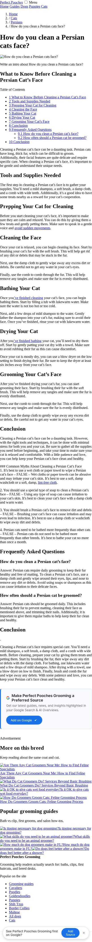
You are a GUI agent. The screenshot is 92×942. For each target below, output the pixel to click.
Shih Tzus (16, 904)
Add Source (70, 933)
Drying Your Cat (22, 117)
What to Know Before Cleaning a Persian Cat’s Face (47, 97)
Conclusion (18, 125)
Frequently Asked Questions (30, 130)
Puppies (34, 6)
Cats (44, 6)
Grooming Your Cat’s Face (29, 121)
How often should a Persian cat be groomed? (52, 138)
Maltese (14, 912)
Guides (15, 6)
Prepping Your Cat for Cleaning (32, 105)
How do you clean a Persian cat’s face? (48, 134)
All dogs (15, 916)
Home (4, 6)
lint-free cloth (47, 482)
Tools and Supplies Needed (29, 101)
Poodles (14, 892)
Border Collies (19, 908)
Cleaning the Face (23, 109)
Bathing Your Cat (22, 113)
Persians (16, 22)
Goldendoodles (19, 896)
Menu (33, 2)
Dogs (24, 6)
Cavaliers (15, 888)
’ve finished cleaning (28, 298)
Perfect (11, 2)
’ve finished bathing (28, 341)
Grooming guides (21, 884)
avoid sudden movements (32, 228)
